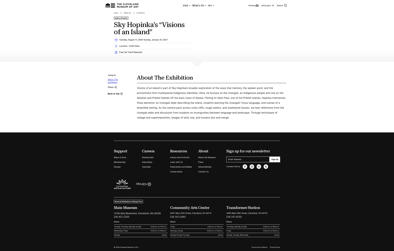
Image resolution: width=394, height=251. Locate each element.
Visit (185, 5)
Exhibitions (141, 13)
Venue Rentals (204, 167)
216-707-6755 (234, 216)
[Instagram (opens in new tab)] (252, 166)
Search (280, 5)
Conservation (176, 172)
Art (210, 5)
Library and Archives (179, 157)
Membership (119, 162)
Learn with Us (176, 162)
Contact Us (203, 172)
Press (200, 162)
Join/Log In (266, 5)
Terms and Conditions (259, 247)
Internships (147, 162)
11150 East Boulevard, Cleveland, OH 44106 (137, 213)
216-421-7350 (121, 216)
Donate (117, 167)
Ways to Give (120, 157)
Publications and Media (181, 167)
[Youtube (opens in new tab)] (259, 166)
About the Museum (207, 157)
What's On (198, 5)
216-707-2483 (178, 216)
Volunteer (146, 167)
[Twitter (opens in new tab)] (266, 166)
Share (110, 87)
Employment (148, 157)
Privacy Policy (275, 247)
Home (116, 13)
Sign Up (274, 159)
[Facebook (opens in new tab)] (245, 166)
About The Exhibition (113, 81)
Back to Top (114, 93)
